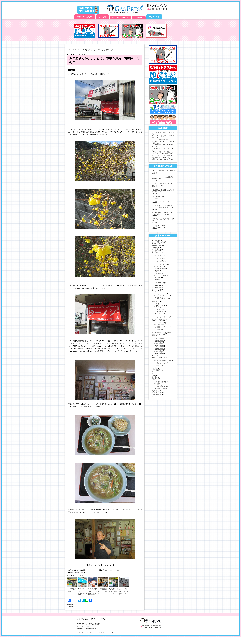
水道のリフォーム (160, 364)
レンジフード (159, 266)
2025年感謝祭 (159, 353)
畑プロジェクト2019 (164, 317)
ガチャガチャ (156, 289)
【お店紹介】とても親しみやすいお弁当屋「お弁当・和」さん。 (113, 590)
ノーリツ (161, 258)
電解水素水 (155, 391)
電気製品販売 (159, 329)
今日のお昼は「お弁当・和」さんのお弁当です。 (71, 589)
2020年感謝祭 (159, 345)
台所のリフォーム (160, 362)
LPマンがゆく (156, 240)
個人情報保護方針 (91, 628)
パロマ (160, 260)
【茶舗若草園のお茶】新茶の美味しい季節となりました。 (102, 590)
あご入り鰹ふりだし (158, 242)
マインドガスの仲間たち (120, 17)
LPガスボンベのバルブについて (161, 201)
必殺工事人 (158, 310)
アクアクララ (154, 17)
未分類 (154, 356)
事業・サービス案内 (84, 17)
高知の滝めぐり (156, 394)
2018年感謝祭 (159, 342)
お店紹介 (76, 50)
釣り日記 (154, 377)
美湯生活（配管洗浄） (161, 298)
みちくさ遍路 (156, 249)
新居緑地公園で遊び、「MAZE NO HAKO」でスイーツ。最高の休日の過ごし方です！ (92, 591)
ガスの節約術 (156, 280)
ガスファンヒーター (160, 275)
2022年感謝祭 (159, 348)
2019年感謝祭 (159, 343)
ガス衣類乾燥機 (156, 287)
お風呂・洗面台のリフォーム (163, 360)
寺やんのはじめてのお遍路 (160, 332)
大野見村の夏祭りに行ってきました (162, 152)
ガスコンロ (158, 255)
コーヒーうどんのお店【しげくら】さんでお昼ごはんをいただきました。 (123, 591)
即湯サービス (159, 297)
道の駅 (154, 375)
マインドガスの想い (158, 305)
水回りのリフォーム (158, 357)
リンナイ (161, 261)
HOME (79, 624)
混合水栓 (157, 365)
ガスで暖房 (155, 271)
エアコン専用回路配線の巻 (160, 139)
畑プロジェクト (159, 313)
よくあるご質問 (156, 251)
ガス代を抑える (159, 283)
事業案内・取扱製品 (158, 320)
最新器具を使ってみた (161, 311)
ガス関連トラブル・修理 (162, 326)
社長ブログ (155, 371)
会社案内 (102, 17)
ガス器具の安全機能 (160, 382)
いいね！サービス (160, 294)
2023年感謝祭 (159, 350)
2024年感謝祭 (159, 351)
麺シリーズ (155, 396)
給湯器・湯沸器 (159, 268)
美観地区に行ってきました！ (160, 157)
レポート (154, 307)
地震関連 (157, 383)
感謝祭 (154, 335)
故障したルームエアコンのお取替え (162, 159)
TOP (70, 50)
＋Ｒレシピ (164, 264)
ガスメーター (156, 285)
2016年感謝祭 (159, 338)
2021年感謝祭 (159, 346)
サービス (154, 291)
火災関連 (157, 385)
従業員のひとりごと (158, 334)
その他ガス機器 (156, 245)
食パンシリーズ (156, 393)
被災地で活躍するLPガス (162, 386)
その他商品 (155, 247)
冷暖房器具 (158, 328)
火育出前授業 (156, 370)
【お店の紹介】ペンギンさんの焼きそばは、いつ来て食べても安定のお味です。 (82, 591)
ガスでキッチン (156, 252)
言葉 (153, 373)
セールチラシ (156, 301)
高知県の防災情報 (160, 388)
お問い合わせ (138, 17)
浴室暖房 (157, 277)
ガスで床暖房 (159, 274)
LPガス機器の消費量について (160, 196)
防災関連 (154, 379)
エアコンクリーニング (161, 295)
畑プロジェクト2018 (164, 316)
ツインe (154, 303)
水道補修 (154, 368)
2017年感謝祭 (159, 340)
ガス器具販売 (159, 324)
